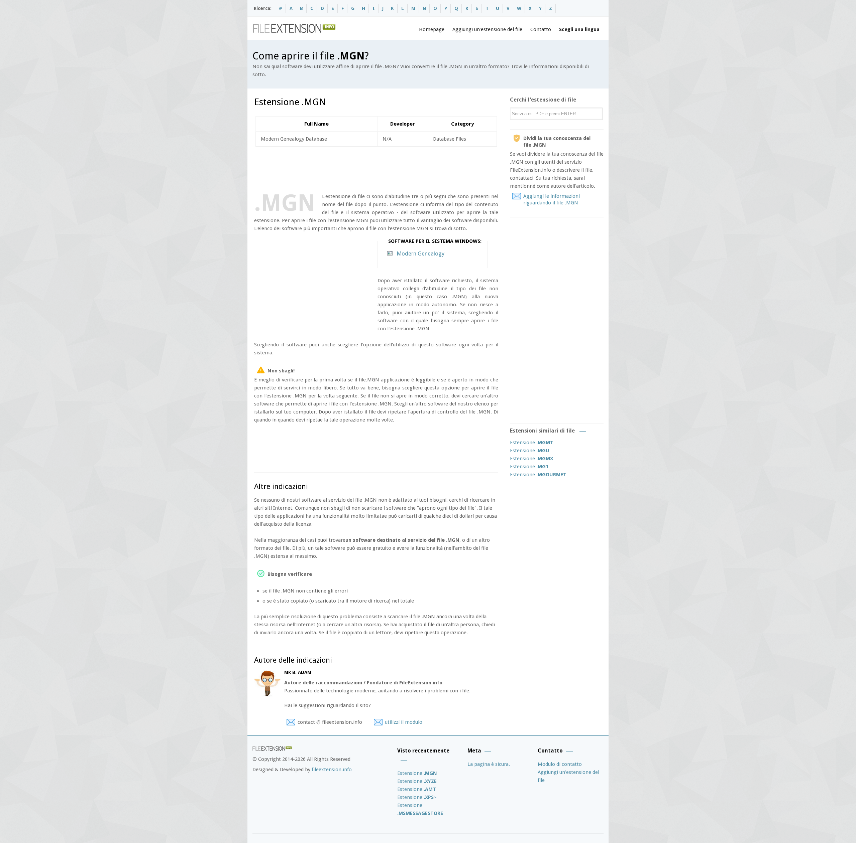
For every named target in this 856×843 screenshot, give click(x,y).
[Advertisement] (376, 168)
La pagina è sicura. (488, 764)
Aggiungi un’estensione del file (487, 29)
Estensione (531, 443)
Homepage (431, 29)
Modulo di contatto (560, 764)
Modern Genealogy (420, 253)
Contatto (540, 29)
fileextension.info (332, 770)
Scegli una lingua (579, 29)
